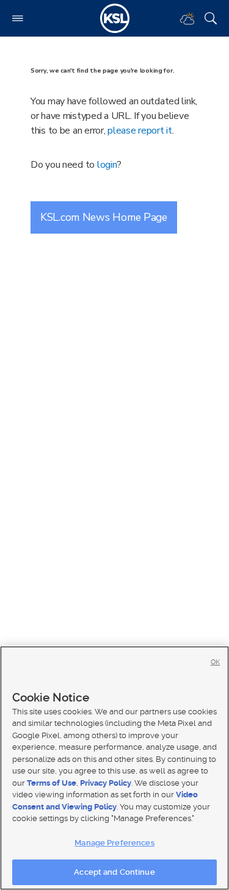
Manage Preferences (114, 842)
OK (215, 662)
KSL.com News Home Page (103, 217)
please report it (139, 130)
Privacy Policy (105, 783)
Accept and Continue (114, 872)
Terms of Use (51, 783)
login (107, 164)
